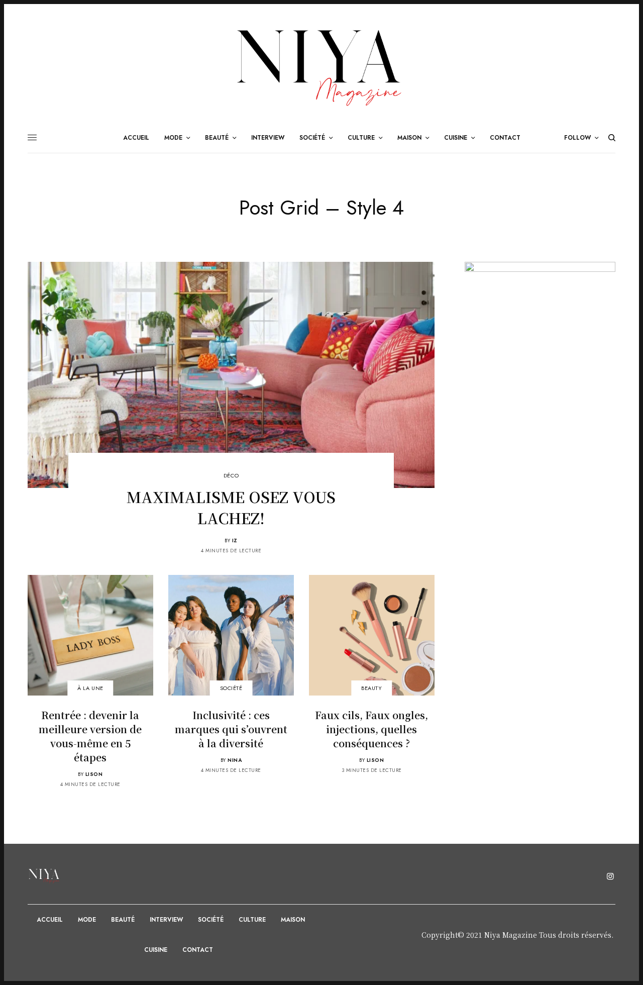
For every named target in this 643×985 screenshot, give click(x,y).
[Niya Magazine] (321, 68)
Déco (231, 475)
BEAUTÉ (123, 919)
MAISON (293, 919)
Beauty (371, 688)
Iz (235, 540)
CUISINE (155, 949)
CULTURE (252, 919)
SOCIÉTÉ (211, 919)
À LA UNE (90, 688)
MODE (87, 919)
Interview (166, 919)
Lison (94, 774)
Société (231, 688)
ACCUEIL (50, 919)
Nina (235, 760)
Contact (197, 949)
